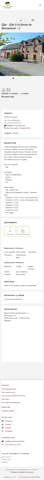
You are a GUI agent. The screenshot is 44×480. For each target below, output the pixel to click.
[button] (2, 54)
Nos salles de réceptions (11, 402)
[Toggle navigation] (40, 5)
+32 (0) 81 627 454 (12, 445)
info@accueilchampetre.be (14, 441)
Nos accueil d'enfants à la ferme (13, 396)
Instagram (8, 431)
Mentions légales (8, 411)
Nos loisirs (5, 399)
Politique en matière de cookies (22, 472)
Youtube (8, 424)
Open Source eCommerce (31, 477)
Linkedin (8, 428)
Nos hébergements (9, 389)
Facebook (8, 421)
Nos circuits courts (8, 392)
